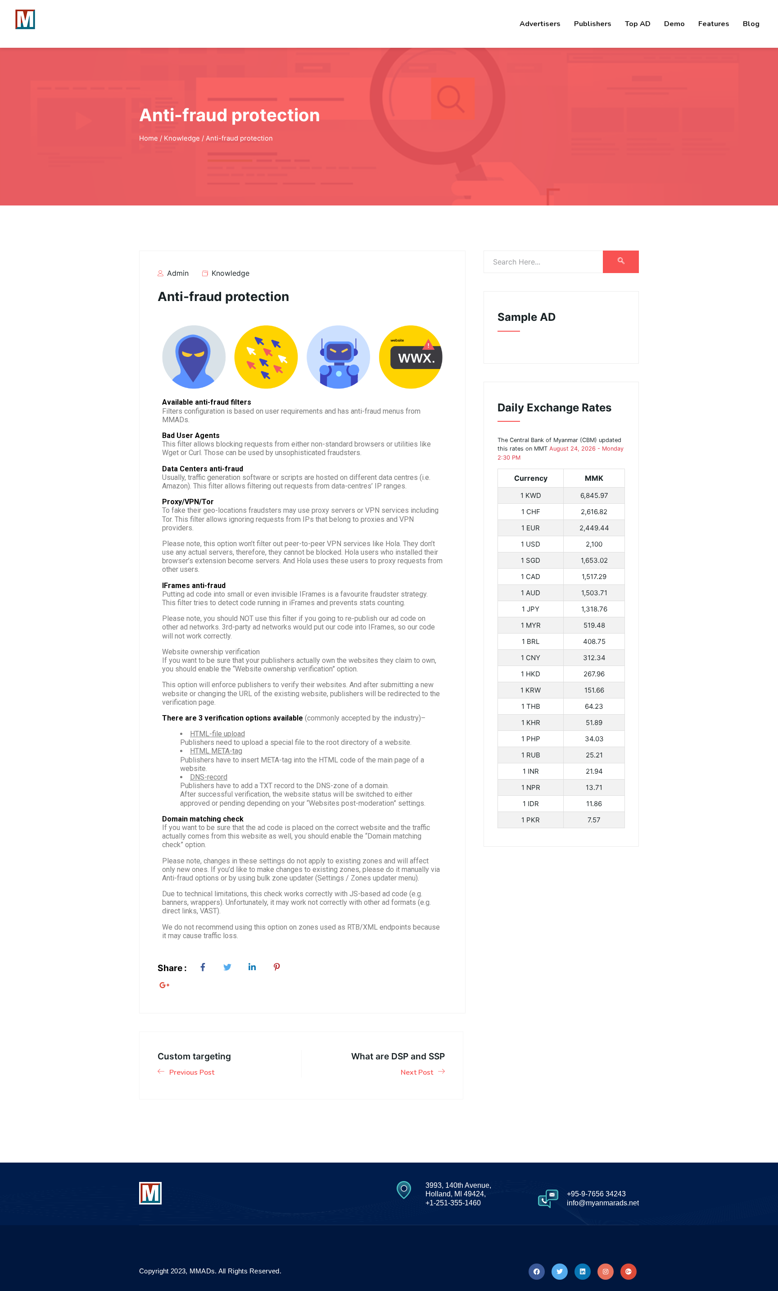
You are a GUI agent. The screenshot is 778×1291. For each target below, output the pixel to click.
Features (713, 24)
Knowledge (230, 273)
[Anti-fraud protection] (205, 968)
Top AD (638, 24)
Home (148, 138)
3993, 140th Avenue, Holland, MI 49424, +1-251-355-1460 (458, 1194)
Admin (177, 273)
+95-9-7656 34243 (596, 1194)
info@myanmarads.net (603, 1203)
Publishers (592, 24)
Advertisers (540, 24)
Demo (674, 24)
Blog (751, 24)
